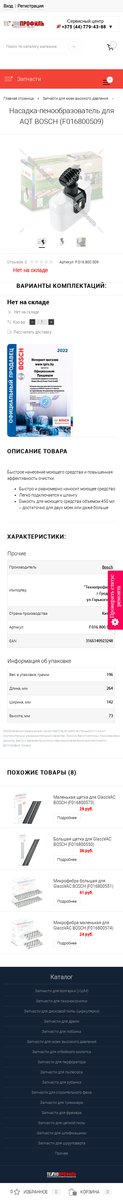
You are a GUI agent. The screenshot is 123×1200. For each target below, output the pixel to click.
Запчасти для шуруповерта (61, 1143)
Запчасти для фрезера (61, 1112)
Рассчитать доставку (32, 332)
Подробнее (67, 817)
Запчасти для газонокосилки (61, 1001)
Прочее (61, 1153)
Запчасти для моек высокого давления (61, 1041)
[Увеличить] (61, 191)
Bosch (107, 567)
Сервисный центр (87, 24)
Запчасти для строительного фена (61, 1092)
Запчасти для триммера (61, 1102)
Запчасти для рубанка (61, 1082)
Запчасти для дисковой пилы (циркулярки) (61, 1011)
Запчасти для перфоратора (62, 1062)
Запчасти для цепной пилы (61, 1123)
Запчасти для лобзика (61, 1031)
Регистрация (31, 6)
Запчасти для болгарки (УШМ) (61, 991)
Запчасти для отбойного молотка (61, 1052)
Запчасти (28, 79)
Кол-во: (19, 322)
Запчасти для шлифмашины (62, 1133)
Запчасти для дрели (61, 1021)
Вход (8, 6)
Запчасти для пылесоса (61, 1072)
